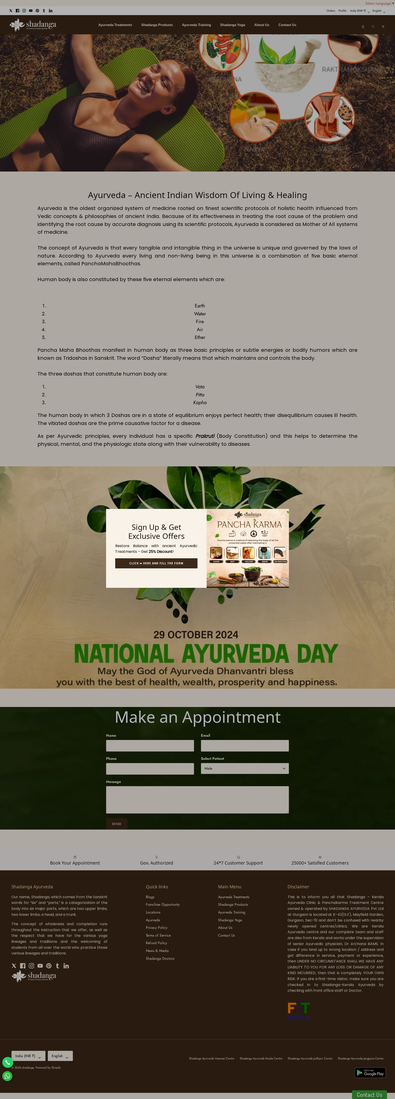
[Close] (283, 515)
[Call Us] (7, 1062)
